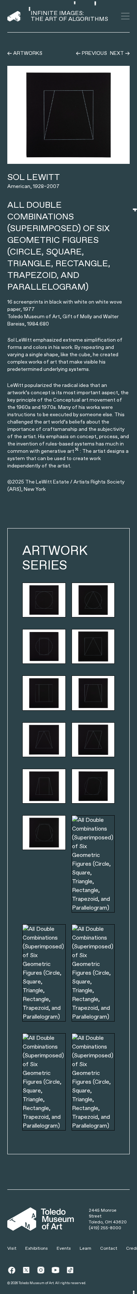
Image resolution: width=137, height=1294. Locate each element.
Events (64, 1248)
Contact (108, 1248)
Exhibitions (36, 1248)
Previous (94, 53)
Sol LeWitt (33, 177)
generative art (57, 451)
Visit (11, 1248)
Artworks (27, 53)
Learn (85, 1248)
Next (117, 53)
